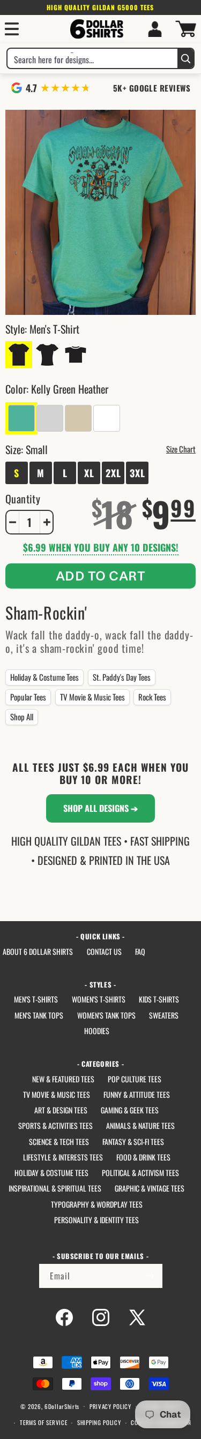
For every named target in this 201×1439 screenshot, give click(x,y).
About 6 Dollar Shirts (38, 951)
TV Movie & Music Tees (92, 697)
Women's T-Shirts (98, 999)
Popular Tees (28, 697)
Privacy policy (110, 1406)
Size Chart (181, 449)
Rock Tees (152, 697)
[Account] (155, 29)
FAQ (140, 951)
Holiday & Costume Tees (44, 677)
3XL (137, 473)
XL (89, 473)
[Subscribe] (150, 1276)
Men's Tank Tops (38, 1015)
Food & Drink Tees (143, 1157)
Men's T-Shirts (36, 999)
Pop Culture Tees (134, 1078)
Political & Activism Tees (140, 1172)
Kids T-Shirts (159, 999)
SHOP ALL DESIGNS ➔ (100, 808)
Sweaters (163, 1015)
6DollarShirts (61, 1406)
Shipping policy (99, 1422)
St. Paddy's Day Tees (122, 677)
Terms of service (43, 1422)
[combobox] (92, 58)
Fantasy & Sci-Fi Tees (133, 1141)
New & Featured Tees (63, 1078)
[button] (12, 29)
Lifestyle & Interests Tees (63, 1157)
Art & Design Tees (60, 1110)
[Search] (185, 58)
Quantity (22, 499)
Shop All (21, 716)
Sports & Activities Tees (55, 1125)
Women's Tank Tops (106, 1015)
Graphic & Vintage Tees (149, 1188)
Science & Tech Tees (59, 1141)
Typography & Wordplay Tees (97, 1204)
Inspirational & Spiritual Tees (55, 1188)
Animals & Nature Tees (140, 1125)
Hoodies (96, 1030)
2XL (113, 473)
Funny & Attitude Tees (136, 1094)
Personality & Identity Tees (96, 1219)
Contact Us (104, 951)
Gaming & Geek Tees (130, 1110)
